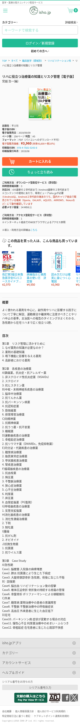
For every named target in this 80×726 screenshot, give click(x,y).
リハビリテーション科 (59, 60)
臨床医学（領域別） (32, 60)
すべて (14, 60)
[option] (12, 269)
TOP (4, 60)
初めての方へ (39, 51)
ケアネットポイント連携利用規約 (51, 716)
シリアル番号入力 (40, 687)
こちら (33, 230)
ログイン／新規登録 (40, 43)
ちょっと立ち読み (40, 172)
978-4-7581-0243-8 (27, 147)
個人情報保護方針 (24, 711)
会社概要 (7, 711)
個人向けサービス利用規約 (51, 711)
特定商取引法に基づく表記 (16, 716)
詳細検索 (71, 22)
